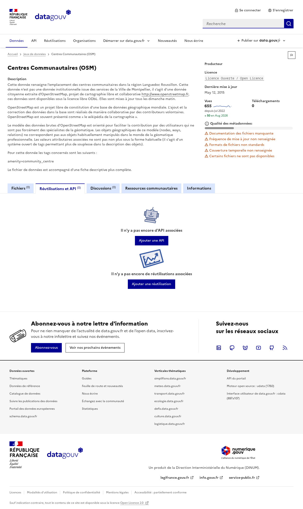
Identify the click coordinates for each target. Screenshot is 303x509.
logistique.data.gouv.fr (169, 424)
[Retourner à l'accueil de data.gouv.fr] (53, 16)
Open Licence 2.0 (132, 503)
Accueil (13, 54)
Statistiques (90, 409)
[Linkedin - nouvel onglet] (218, 347)
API (33, 40)
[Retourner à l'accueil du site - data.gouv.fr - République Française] (65, 455)
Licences (15, 492)
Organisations (84, 40)
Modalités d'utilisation (42, 492)
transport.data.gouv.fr (169, 394)
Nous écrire (193, 40)
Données (16, 40)
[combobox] (248, 23)
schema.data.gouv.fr (23, 416)
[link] (248, 10)
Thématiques (18, 378)
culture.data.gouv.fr (167, 416)
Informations (199, 188)
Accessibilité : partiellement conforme (160, 492)
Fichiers (20, 188)
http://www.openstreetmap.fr (165, 94)
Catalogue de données (24, 394)
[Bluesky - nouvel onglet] (245, 347)
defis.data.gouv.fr (166, 409)
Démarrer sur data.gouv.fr (124, 40)
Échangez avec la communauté (103, 401)
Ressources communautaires (151, 188)
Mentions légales (117, 492)
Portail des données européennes (32, 409)
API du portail (236, 378)
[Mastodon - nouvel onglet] (232, 347)
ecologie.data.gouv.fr (168, 401)
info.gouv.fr (209, 477)
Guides (86, 378)
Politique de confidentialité (81, 492)
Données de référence (24, 386)
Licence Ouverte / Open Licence (234, 78)
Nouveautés (167, 40)
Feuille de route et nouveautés (102, 386)
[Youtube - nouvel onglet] (258, 347)
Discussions (103, 188)
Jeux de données (34, 54)
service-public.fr (242, 477)
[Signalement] (291, 55)
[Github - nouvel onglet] (271, 347)
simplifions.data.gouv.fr (170, 378)
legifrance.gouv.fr (174, 477)
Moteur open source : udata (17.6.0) (250, 386)
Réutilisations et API (60, 188)
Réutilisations (55, 40)
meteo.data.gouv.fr (167, 386)
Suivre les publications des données (33, 401)
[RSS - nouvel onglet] (285, 347)
